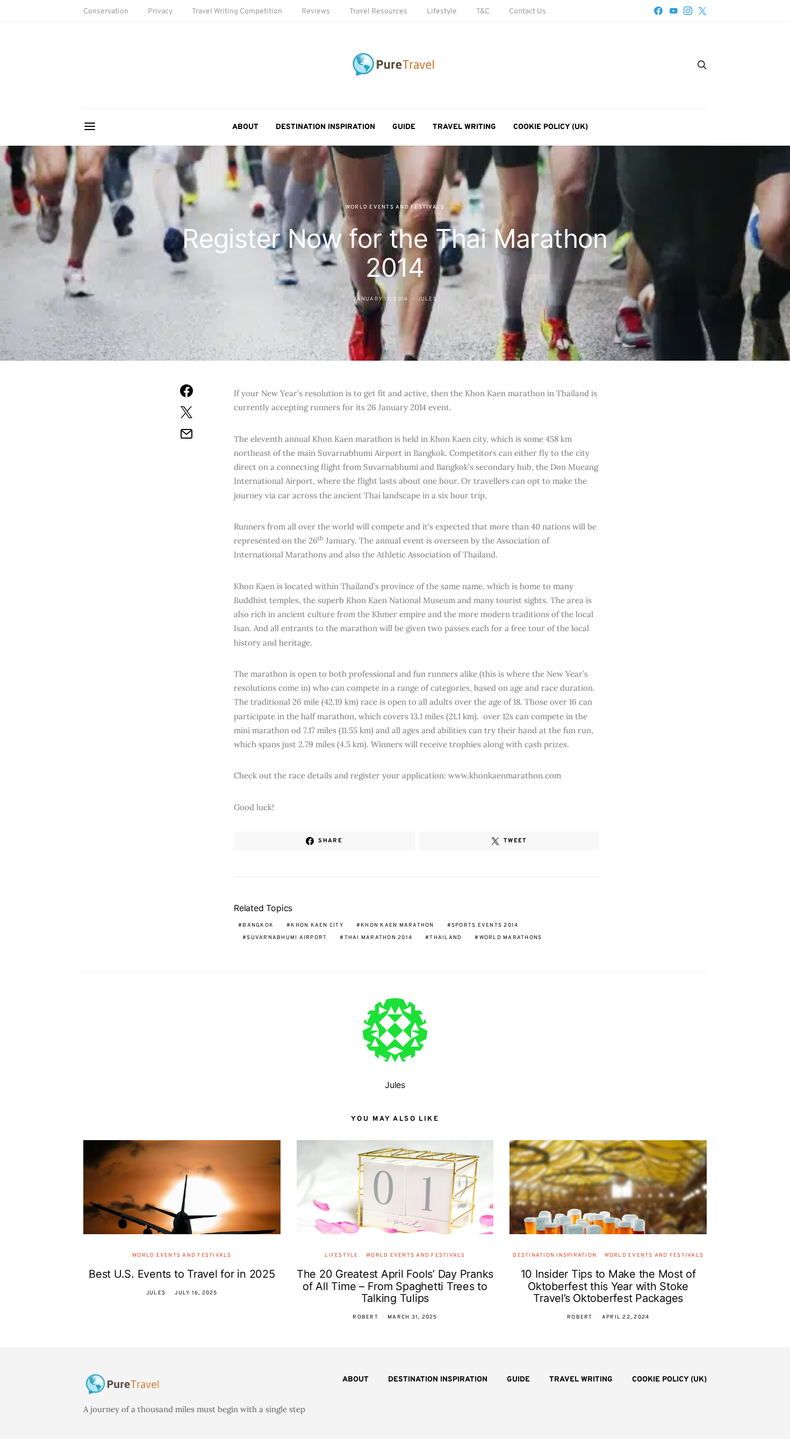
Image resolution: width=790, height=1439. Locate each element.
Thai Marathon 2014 (378, 937)
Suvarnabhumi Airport (287, 937)
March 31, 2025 (412, 1317)
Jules (427, 299)
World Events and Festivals (395, 207)
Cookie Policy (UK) (550, 127)
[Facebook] (658, 10)
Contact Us (527, 11)
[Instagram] (688, 10)
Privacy (160, 11)
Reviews (315, 11)
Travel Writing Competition (237, 11)
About (245, 127)
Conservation (105, 11)
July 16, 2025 (196, 1293)
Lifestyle (442, 11)
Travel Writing (464, 127)
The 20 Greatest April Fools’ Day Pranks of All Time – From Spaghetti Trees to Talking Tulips (395, 1286)
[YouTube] (673, 10)
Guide (403, 127)
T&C (483, 11)
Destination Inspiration (325, 127)
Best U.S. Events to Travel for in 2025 (182, 1274)
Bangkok (258, 925)
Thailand (445, 937)
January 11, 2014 (380, 299)
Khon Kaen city (317, 925)
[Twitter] (702, 10)
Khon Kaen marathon (397, 925)
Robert (365, 1317)
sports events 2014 (485, 925)
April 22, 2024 (626, 1317)
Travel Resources (378, 11)
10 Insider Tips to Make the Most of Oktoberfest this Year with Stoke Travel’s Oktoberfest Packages (608, 1286)
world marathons (510, 937)
